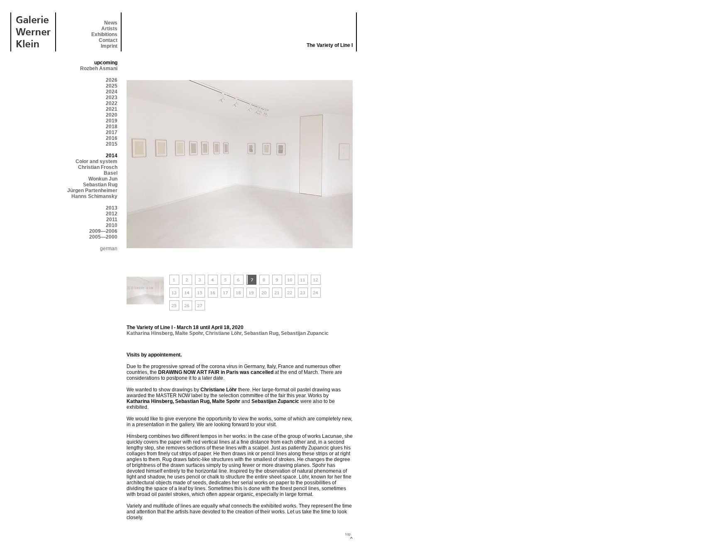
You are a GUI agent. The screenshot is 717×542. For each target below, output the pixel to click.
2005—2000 (103, 237)
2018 (111, 126)
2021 (111, 109)
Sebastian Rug (100, 185)
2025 (111, 86)
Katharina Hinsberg (150, 333)
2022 (111, 103)
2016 (111, 138)
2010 (111, 225)
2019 (111, 121)
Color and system (96, 161)
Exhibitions (104, 34)
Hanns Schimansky (94, 196)
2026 (111, 80)
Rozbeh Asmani (98, 68)
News (110, 23)
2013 (111, 208)
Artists (109, 29)
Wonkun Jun (102, 179)
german (108, 248)
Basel (110, 173)
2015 (111, 144)
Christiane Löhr (223, 333)
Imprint (109, 46)
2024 (111, 92)
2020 (111, 115)
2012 (111, 214)
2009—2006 (103, 231)
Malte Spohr (189, 333)
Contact (108, 40)
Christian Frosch (97, 167)
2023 (111, 97)
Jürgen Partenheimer (92, 190)
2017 (111, 132)
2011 (111, 219)
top (348, 534)
